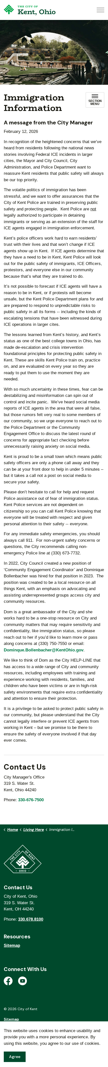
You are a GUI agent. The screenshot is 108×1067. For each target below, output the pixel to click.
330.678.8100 (30, 919)
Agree (14, 1056)
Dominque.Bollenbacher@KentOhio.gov (43, 650)
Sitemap (12, 945)
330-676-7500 (31, 800)
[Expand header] (100, 10)
